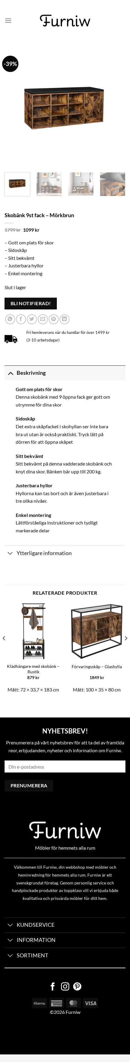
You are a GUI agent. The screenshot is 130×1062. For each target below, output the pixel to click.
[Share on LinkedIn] (65, 319)
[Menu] (8, 20)
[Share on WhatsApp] (10, 319)
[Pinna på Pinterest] (54, 319)
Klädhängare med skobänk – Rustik (33, 669)
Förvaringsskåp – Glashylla (97, 666)
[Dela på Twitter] (32, 319)
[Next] (115, 107)
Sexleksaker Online (61, 1035)
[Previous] (14, 107)
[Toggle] (10, 372)
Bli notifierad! (31, 303)
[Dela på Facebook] (21, 319)
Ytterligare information (44, 553)
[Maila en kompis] (43, 319)
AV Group (30, 1035)
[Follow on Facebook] (53, 987)
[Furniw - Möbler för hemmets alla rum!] (65, 20)
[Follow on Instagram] (65, 987)
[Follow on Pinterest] (77, 987)
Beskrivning (31, 373)
